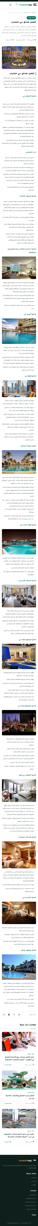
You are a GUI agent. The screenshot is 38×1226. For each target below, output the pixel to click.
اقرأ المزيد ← (7, 1065)
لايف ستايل (27, 12)
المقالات (33, 1185)
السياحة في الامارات (30, 1202)
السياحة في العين (31, 1209)
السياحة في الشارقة (30, 1205)
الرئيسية (34, 12)
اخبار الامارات (32, 1195)
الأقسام (34, 1181)
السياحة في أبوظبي (31, 1198)
